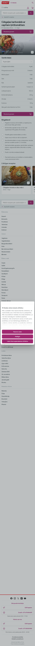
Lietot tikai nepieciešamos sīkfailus (17, 341)
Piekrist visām (17, 332)
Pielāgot (17, 336)
